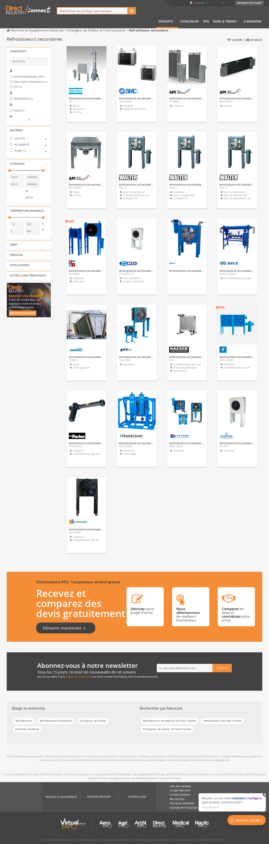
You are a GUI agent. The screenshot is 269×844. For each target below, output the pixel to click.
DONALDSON (23, 99)
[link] (232, 802)
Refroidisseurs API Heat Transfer (223, 721)
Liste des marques (180, 786)
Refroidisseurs (23, 721)
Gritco (19, 110)
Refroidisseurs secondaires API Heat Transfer (169, 721)
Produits (165, 21)
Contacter (86, 53)
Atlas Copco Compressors (31, 82)
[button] (29, 51)
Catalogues (189, 21)
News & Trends (225, 21)
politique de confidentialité (79, 676)
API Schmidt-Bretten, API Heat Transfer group (31, 77)
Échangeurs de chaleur (93, 721)
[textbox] (92, 10)
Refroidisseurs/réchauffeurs (56, 721)
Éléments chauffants (27, 729)
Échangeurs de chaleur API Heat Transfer (167, 729)
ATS (18, 87)
